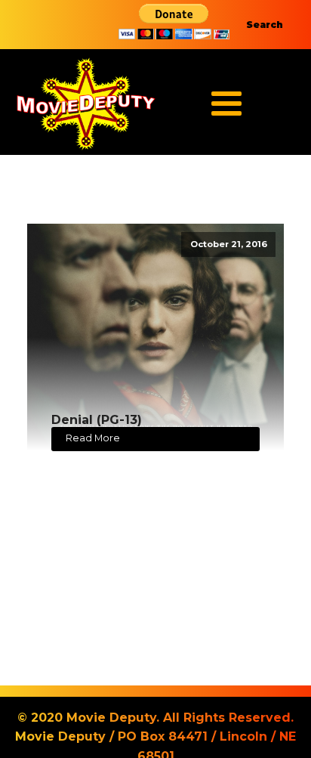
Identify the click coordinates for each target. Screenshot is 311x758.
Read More (93, 438)
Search (264, 24)
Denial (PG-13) (96, 420)
